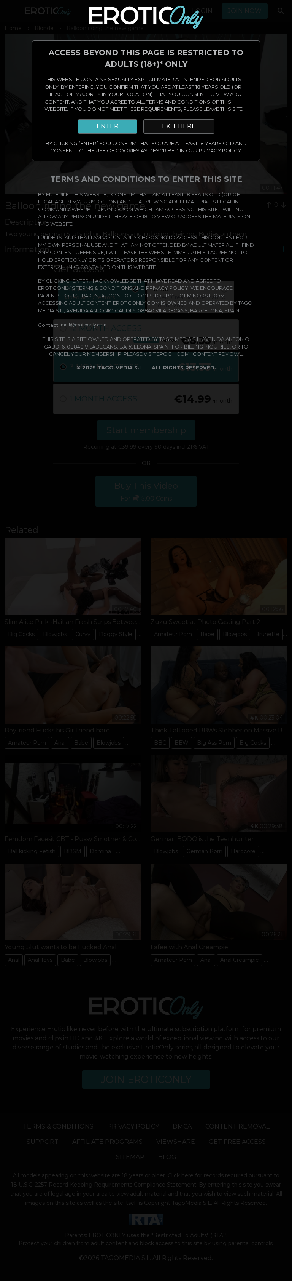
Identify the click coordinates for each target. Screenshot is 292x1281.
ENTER (108, 126)
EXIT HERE (179, 126)
